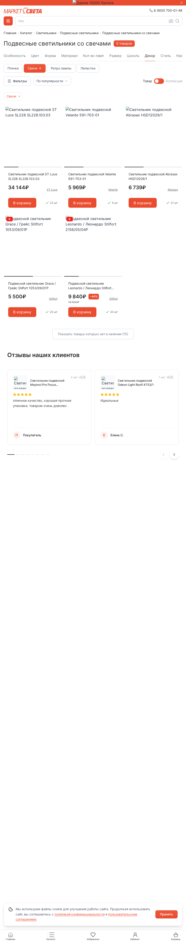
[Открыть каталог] (8, 21)
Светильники (46, 33)
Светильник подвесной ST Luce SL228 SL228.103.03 (32, 176)
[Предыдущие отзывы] (163, 454)
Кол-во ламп (93, 56)
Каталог (26, 33)
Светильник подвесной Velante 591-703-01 (92, 176)
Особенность (15, 56)
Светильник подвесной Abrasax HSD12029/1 (153, 176)
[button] (19, 96)
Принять (166, 914)
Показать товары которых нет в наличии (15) (93, 334)
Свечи (32, 68)
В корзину (22, 203)
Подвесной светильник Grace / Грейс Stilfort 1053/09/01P (32, 285)
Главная (10, 33)
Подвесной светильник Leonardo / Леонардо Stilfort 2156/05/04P (89, 285)
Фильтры (20, 81)
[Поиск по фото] (171, 21)
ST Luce (52, 189)
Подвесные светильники (79, 33)
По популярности (50, 81)
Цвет (35, 56)
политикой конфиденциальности (79, 914)
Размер (115, 56)
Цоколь (133, 56)
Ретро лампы (61, 68)
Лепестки (88, 68)
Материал (69, 56)
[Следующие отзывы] (174, 454)
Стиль (166, 56)
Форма (50, 56)
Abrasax (173, 189)
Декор (150, 56)
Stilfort (53, 298)
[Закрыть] (181, 2)
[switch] (159, 81)
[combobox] (98, 21)
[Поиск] (177, 21)
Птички (13, 68)
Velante (113, 189)
